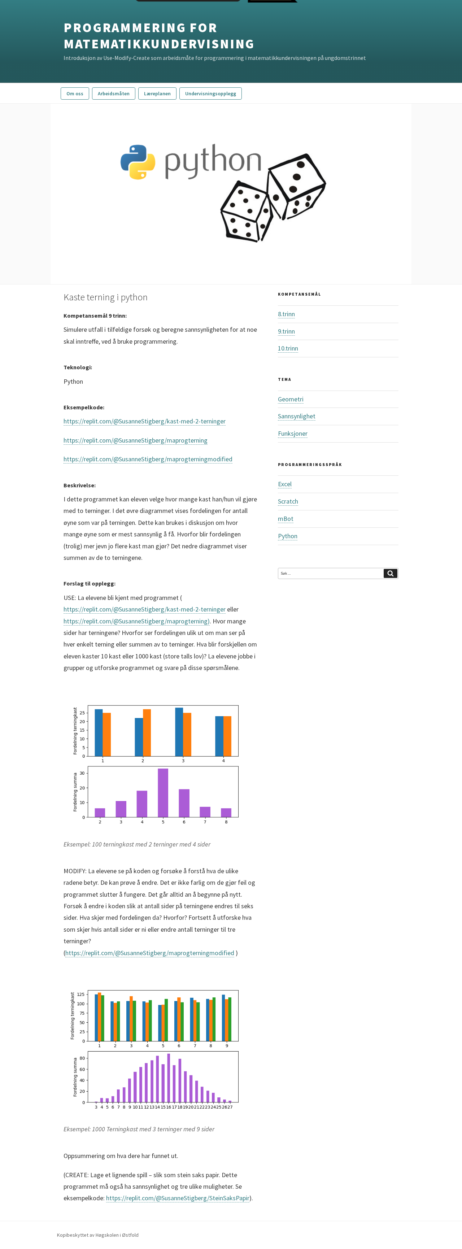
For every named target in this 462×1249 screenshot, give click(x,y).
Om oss (74, 93)
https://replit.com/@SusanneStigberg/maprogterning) (137, 621)
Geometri (291, 399)
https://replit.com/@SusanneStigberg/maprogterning (136, 440)
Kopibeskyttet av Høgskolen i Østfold (98, 1235)
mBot (285, 518)
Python (287, 536)
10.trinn (288, 348)
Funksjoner (293, 433)
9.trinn (286, 331)
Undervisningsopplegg (210, 93)
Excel (285, 484)
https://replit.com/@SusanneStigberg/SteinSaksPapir (177, 1198)
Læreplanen (157, 93)
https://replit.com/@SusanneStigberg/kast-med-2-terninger (145, 421)
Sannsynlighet (296, 416)
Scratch (288, 501)
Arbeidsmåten (114, 93)
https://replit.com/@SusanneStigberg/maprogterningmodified (148, 459)
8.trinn (286, 314)
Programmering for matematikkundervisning (159, 35)
